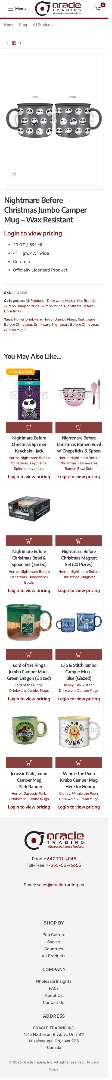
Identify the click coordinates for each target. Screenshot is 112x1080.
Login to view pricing (33, 228)
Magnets (88, 572)
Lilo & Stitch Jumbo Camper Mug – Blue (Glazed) (79, 667)
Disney (68, 680)
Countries (53, 944)
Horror (70, 296)
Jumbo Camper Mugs (21, 301)
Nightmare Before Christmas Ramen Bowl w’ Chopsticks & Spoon (79, 440)
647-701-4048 (61, 854)
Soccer (53, 937)
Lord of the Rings (29, 680)
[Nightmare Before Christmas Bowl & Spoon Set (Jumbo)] (29, 504)
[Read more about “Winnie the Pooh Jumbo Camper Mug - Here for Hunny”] (78, 758)
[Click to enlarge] (14, 170)
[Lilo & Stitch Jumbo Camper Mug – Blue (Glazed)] (78, 618)
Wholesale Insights (53, 976)
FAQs (54, 983)
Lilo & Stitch (85, 680)
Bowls (29, 578)
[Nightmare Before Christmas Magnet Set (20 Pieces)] (78, 504)
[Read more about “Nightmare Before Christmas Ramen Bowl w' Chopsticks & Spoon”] (78, 422)
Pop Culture (53, 930)
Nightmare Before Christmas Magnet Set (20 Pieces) (79, 553)
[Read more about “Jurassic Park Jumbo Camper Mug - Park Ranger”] (29, 758)
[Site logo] (58, 8)
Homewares (88, 459)
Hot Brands (86, 296)
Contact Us (53, 997)
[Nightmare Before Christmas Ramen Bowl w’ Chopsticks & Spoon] (78, 390)
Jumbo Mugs (52, 301)
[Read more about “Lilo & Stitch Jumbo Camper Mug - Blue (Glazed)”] (78, 650)
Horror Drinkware (28, 315)
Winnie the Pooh (85, 789)
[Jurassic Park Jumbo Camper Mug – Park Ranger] (29, 726)
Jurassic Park (35, 789)
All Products (43, 24)
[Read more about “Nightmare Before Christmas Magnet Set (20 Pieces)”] (78, 536)
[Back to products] (14, 43)
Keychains (38, 459)
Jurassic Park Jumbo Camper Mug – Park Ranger (29, 775)
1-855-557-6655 (63, 860)
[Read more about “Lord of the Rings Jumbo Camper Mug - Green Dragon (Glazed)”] (29, 650)
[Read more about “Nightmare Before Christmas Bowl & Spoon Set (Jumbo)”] (29, 536)
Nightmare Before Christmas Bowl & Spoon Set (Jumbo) (29, 553)
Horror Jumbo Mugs (59, 315)
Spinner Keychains (29, 464)
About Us (54, 990)
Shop (23, 24)
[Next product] (20, 43)
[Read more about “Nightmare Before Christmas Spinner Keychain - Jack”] (29, 422)
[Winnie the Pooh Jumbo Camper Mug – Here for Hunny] (78, 726)
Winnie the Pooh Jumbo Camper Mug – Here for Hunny (79, 775)
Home (9, 24)
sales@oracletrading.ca (60, 880)
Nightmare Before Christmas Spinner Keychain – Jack (29, 440)
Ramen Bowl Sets (79, 464)
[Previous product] (7, 43)
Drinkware (55, 296)
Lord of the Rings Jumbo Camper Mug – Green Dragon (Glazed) (29, 667)
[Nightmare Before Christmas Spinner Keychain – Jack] (29, 390)
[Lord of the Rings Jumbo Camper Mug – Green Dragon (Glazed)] (29, 618)
